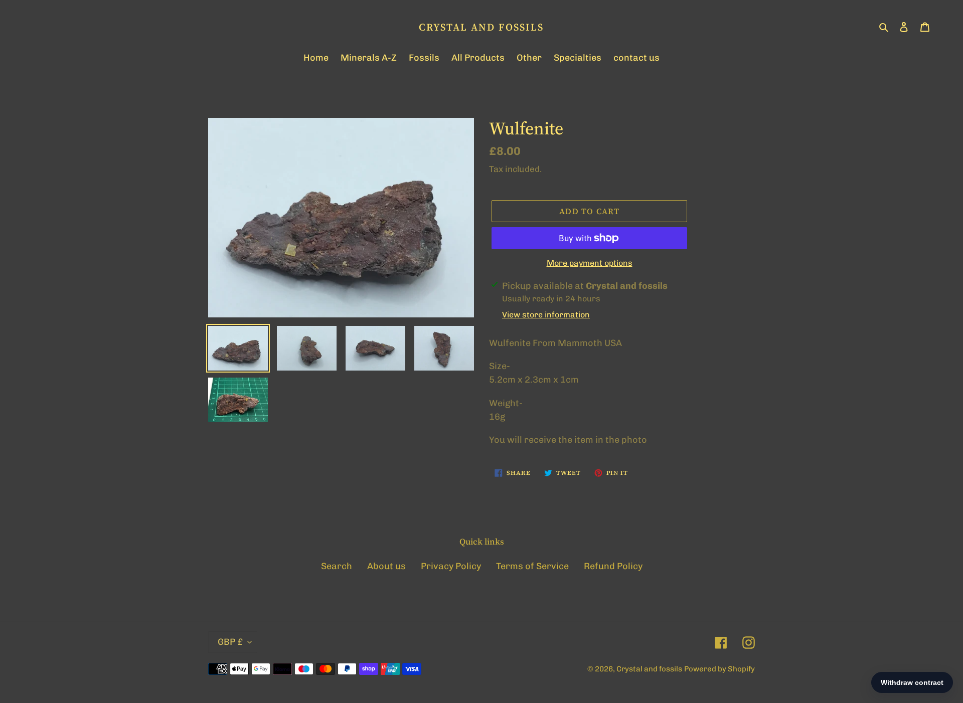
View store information (546, 314)
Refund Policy (613, 566)
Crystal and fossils (481, 27)
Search (336, 566)
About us (386, 566)
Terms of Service (532, 566)
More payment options (589, 263)
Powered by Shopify (719, 668)
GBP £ (230, 641)
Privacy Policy (451, 566)
